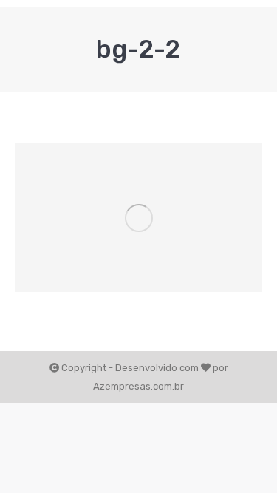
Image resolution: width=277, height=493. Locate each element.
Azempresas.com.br (138, 386)
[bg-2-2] (138, 217)
